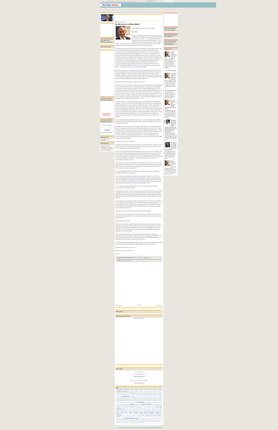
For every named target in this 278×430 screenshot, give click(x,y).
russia (146, 418)
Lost (152, 404)
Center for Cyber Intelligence (144, 110)
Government (122, 400)
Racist (158, 408)
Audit (156, 392)
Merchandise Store (110, 1)
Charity (127, 395)
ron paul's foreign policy (151, 416)
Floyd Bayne (118, 399)
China (130, 395)
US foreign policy (135, 421)
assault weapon (152, 392)
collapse (137, 395)
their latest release (140, 38)
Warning (131, 422)
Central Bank (123, 395)
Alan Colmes (125, 392)
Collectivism (141, 395)
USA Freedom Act (145, 421)
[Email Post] (144, 257)
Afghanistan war (152, 391)
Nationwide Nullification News (171, 90)
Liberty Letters (137, 404)
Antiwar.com (133, 247)
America (131, 392)
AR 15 (148, 392)
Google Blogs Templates (157, 427)
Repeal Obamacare (155, 410)
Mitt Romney (132, 405)
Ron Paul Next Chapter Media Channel (128, 416)
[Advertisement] (151, 5)
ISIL (159, 402)
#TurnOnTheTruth (130, 391)
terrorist (120, 421)
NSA (131, 407)
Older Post (159, 305)
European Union (152, 398)
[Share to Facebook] (150, 257)
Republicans (138, 411)
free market (143, 399)
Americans (141, 392)
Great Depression (128, 400)
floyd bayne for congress (125, 399)
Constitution (119, 390)
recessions (135, 410)
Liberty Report (137, 259)
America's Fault (136, 392)
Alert (129, 392)
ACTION (147, 391)
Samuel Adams (150, 418)
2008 (134, 391)
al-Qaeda (121, 392)
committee (150, 395)
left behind (143, 154)
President (133, 408)
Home (102, 1)
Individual (129, 259)
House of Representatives (140, 400)
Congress (160, 395)
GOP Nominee (152, 399)
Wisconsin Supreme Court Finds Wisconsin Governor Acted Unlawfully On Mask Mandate (171, 104)
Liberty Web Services (139, 383)
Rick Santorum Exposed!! (170, 70)
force (131, 399)
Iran (154, 402)
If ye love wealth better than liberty (128, 402)
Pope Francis (128, 408)
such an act (141, 98)
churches (133, 395)
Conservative (118, 396)
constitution (123, 259)
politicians (124, 408)
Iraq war (157, 402)
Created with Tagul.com (139, 318)
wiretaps (138, 422)
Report (160, 410)
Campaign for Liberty (151, 393)
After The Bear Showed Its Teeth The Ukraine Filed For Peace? (174, 76)
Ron (161, 411)
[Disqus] (139, 282)
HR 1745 (152, 400)
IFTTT (118, 254)
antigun (145, 392)
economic (131, 398)
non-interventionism (126, 407)
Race (155, 408)
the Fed (125, 421)
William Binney (135, 181)
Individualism (147, 402)
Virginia (150, 421)
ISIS (161, 402)
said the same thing (141, 186)
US (130, 421)
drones (128, 398)
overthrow (147, 407)
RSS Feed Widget (106, 116)
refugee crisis (148, 410)
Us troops (140, 421)
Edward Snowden (140, 398)
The (122, 421)
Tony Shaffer (156, 176)
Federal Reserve (159, 398)
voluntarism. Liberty (119, 422)
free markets (147, 399)
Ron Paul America (127, 427)
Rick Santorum (148, 411)
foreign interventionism (136, 399)
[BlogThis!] (147, 257)
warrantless (135, 422)
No (120, 407)
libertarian (127, 404)
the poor (128, 421)
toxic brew (129, 66)
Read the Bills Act (129, 410)
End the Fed (146, 398)
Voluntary (125, 422)
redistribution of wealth (142, 410)
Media (157, 404)
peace (154, 407)
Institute (150, 402)
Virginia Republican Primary (157, 421)
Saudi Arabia (156, 418)
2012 (137, 391)
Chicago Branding (146, 427)
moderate (159, 196)
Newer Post (118, 305)
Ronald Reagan (159, 416)
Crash (137, 396)
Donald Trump (156, 396)
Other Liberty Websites (120, 1)
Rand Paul (123, 410)
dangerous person (142, 396)
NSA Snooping (135, 407)
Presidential (137, 408)
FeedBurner (110, 132)
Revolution (143, 411)
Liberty (132, 259)
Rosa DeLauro (141, 418)
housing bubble (147, 400)
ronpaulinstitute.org (128, 260)
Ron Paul (143, 259)
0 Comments (140, 257)
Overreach (143, 407)
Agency (156, 391)
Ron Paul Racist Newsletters (141, 416)
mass (155, 404)
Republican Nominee (132, 411)
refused (134, 202)
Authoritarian (159, 392)
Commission (146, 395)
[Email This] (146, 257)
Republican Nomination (124, 411)
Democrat (147, 396)
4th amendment (141, 391)
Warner (128, 422)
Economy (135, 398)
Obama (139, 407)
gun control (133, 400)
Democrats (151, 396)
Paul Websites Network (132, 1)
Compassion (155, 395)
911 (144, 391)
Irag (153, 402)
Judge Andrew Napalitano (120, 404)
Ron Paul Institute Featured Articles (126, 250)
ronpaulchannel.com (119, 418)
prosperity (152, 408)
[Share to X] (148, 257)
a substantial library (152, 128)
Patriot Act (151, 407)
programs (148, 408)
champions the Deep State (145, 65)
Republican (118, 411)
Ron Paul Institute (149, 259)
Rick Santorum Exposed (155, 411)
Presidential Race (143, 408)
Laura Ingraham (152, 55)
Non (122, 407)
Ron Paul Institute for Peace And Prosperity (130, 415)
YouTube (142, 422)
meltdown (160, 404)
